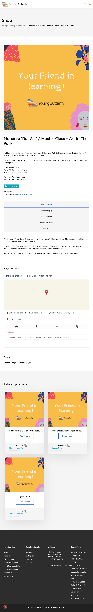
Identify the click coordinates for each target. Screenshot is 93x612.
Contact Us (8, 573)
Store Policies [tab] (46, 223)
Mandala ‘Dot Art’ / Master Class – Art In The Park (29, 275)
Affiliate (7, 552)
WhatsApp (30, 563)
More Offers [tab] (46, 217)
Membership (8, 576)
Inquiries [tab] (46, 229)
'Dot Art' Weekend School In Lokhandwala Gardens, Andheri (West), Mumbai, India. (41, 313)
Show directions (15, 319)
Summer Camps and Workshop (15, 363)
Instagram (30, 556)
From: (10, 332)
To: (10, 337)
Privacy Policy (9, 559)
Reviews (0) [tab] (46, 211)
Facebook (29, 552)
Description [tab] (46, 204)
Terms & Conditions (11, 563)
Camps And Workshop (23, 194)
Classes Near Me (16, 448)
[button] (46, 292)
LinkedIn (29, 559)
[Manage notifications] (5, 607)
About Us (7, 556)
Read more (25, 436)
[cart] (84, 4)
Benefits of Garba (78, 552)
